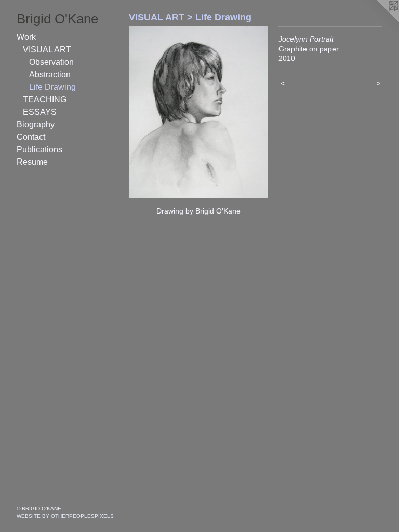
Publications (39, 149)
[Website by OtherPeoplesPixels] (378, 21)
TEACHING (44, 99)
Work (26, 37)
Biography (36, 124)
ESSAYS (40, 112)
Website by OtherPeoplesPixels (65, 516)
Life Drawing (52, 87)
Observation (51, 62)
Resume (32, 161)
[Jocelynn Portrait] (198, 112)
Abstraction (50, 74)
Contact (31, 136)
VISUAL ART (47, 49)
